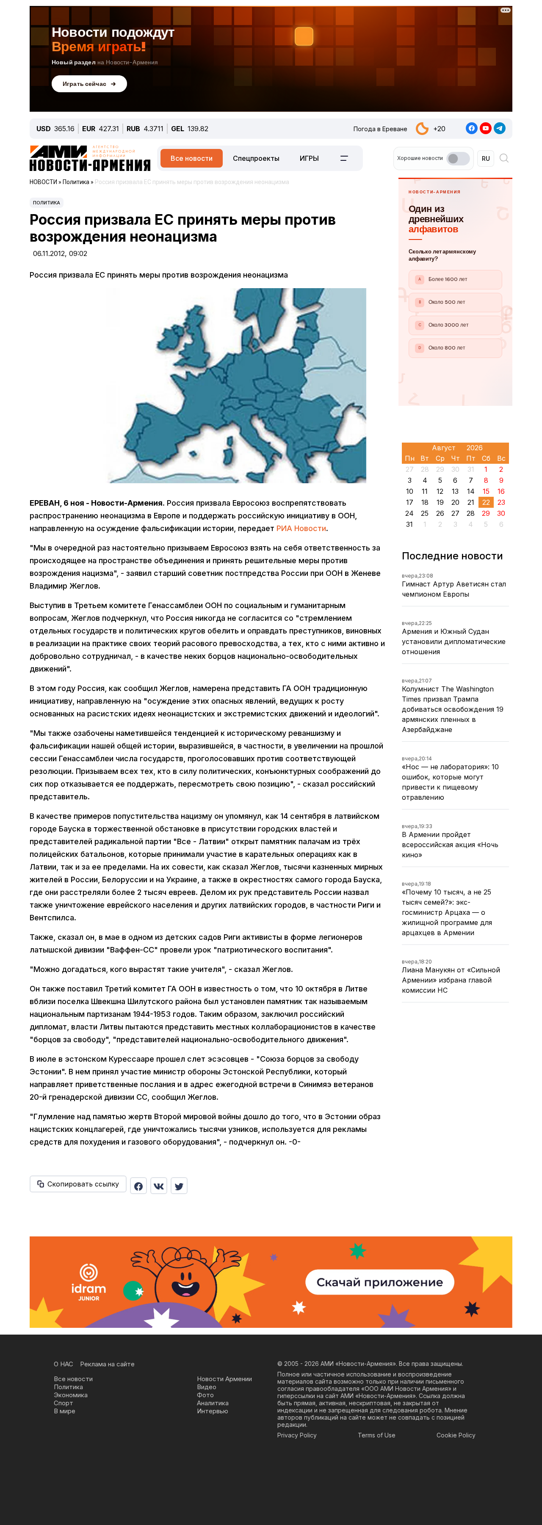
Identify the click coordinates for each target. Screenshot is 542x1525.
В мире (64, 1411)
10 (409, 491)
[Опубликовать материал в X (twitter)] (179, 1186)
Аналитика (213, 1403)
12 (440, 491)
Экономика (71, 1395)
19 (440, 502)
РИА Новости (301, 528)
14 (471, 491)
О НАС (63, 1364)
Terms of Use (376, 1435)
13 (455, 491)
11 (425, 491)
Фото (205, 1395)
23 (501, 502)
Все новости (192, 158)
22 (486, 502)
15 (486, 491)
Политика (46, 203)
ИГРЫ (309, 158)
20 (455, 502)
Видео (206, 1387)
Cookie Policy (456, 1435)
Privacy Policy (297, 1435)
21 (470, 502)
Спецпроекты (256, 158)
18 (425, 502)
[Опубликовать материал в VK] (159, 1186)
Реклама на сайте (107, 1364)
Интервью (212, 1411)
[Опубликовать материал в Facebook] (138, 1186)
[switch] (458, 158)
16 (501, 491)
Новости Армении (224, 1379)
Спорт (63, 1403)
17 (409, 502)
